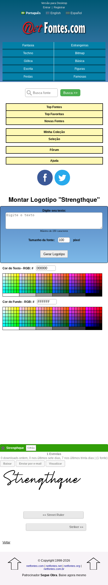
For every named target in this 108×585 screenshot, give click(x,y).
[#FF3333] (81, 275)
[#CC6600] (67, 278)
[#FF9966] (45, 275)
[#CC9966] (45, 278)
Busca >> (70, 93)
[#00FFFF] (4, 291)
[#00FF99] (9, 291)
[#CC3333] (81, 278)
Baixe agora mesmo (72, 575)
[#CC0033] (98, 278)
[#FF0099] (92, 275)
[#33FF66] (12, 288)
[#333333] (81, 288)
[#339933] (48, 288)
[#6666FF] (53, 284)
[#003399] (76, 291)
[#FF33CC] (73, 275)
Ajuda (54, 160)
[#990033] (98, 281)
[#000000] (100, 291)
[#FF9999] (42, 275)
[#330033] (98, 288)
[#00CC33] (31, 291)
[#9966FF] (53, 281)
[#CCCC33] (31, 278)
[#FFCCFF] (20, 275)
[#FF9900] (51, 275)
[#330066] (95, 288)
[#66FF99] (9, 284)
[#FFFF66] (12, 275)
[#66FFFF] (4, 284)
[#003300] (84, 291)
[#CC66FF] (53, 278)
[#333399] (76, 288)
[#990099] (92, 281)
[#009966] (45, 291)
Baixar (7, 463)
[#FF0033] (98, 275)
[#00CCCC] (23, 291)
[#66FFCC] (7, 284)
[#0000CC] (89, 291)
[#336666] (62, 288)
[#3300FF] (87, 288)
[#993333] (81, 281)
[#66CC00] (34, 284)
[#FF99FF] (37, 275)
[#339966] (45, 288)
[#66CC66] (29, 284)
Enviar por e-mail (30, 463)
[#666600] (67, 284)
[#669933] (48, 284)
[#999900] (51, 281)
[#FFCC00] (34, 275)
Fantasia (28, 45)
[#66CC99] (26, 284)
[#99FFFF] (4, 281)
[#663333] (81, 284)
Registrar (59, 7)
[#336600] (67, 288)
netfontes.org (72, 565)
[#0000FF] (87, 291)
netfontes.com (35, 565)
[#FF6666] (62, 275)
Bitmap (80, 53)
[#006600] (67, 291)
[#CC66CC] (56, 278)
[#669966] (45, 284)
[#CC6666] (62, 278)
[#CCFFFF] (4, 278)
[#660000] (100, 284)
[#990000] (100, 281)
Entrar (46, 7)
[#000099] (92, 291)
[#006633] (65, 291)
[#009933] (48, 291)
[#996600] (67, 281)
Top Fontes (54, 107)
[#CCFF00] (18, 278)
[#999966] (45, 281)
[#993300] (84, 281)
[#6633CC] (73, 284)
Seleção (54, 139)
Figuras (80, 69)
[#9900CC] (89, 281)
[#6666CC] (56, 284)
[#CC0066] (95, 278)
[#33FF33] (15, 288)
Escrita (28, 69)
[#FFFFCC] (7, 275)
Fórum (54, 150)
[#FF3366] (78, 275)
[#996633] (65, 281)
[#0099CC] (40, 291)
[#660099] (92, 284)
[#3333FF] (70, 288)
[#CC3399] (76, 278)
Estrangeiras (79, 45)
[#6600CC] (89, 284)
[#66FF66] (12, 284)
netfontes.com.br (54, 568)
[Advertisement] (54, 384)
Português (33, 13)
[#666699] (59, 284)
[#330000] (100, 288)
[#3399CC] (40, 288)
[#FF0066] (95, 275)
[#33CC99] (26, 288)
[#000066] (95, 291)
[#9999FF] (37, 281)
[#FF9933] (48, 275)
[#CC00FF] (87, 278)
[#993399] (76, 281)
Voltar (6, 542)
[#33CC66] (29, 288)
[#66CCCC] (23, 284)
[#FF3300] (84, 275)
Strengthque (15, 448)
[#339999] (42, 288)
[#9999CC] (40, 281)
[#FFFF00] (18, 275)
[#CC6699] (59, 278)
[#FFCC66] (29, 275)
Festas (28, 76)
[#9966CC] (56, 281)
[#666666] (62, 284)
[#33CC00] (34, 288)
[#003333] (81, 291)
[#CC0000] (100, 278)
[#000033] (98, 291)
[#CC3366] (78, 278)
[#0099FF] (37, 291)
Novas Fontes (54, 121)
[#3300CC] (89, 288)
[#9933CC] (73, 281)
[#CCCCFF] (20, 278)
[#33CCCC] (23, 288)
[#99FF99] (9, 281)
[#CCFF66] (12, 278)
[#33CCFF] (20, 288)
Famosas (80, 76)
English (55, 13)
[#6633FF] (70, 284)
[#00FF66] (12, 291)
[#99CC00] (34, 281)
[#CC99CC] (40, 278)
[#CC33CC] (73, 278)
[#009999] (42, 291)
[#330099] (92, 288)
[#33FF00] (18, 288)
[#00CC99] (26, 291)
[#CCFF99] (9, 278)
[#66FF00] (18, 284)
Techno (28, 53)
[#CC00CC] (89, 278)
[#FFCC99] (26, 275)
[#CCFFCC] (7, 278)
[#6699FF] (37, 284)
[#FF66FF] (53, 275)
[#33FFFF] (4, 288)
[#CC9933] (48, 278)
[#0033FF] (70, 291)
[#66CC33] (31, 284)
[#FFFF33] (15, 275)
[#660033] (98, 284)
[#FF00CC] (89, 275)
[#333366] (78, 288)
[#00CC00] (34, 291)
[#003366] (78, 291)
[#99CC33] (31, 281)
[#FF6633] (65, 275)
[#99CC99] (26, 281)
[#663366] (78, 284)
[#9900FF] (87, 281)
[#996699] (59, 281)
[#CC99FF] (37, 278)
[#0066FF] (53, 291)
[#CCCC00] (34, 278)
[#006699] (59, 291)
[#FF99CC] (40, 275)
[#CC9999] (42, 278)
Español (76, 13)
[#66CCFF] (20, 284)
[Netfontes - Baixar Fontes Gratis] (54, 27)
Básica (79, 61)
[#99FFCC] (7, 281)
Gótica (28, 61)
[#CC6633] (65, 278)
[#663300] (84, 284)
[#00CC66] (29, 291)
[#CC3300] (84, 278)
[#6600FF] (87, 284)
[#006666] (62, 291)
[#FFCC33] (31, 275)
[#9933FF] (70, 281)
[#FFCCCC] (23, 275)
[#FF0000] (100, 275)
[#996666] (62, 281)
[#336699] (59, 288)
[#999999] (42, 281)
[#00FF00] (18, 291)
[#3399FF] (37, 288)
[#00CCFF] (20, 291)
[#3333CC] (73, 288)
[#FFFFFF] (4, 275)
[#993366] (78, 281)
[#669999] (42, 284)
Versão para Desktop (54, 3)
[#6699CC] (40, 284)
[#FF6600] (67, 275)
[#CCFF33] (15, 278)
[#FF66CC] (56, 275)
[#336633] (65, 288)
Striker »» (76, 527)
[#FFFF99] (9, 275)
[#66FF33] (15, 284)
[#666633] (65, 284)
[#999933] (48, 281)
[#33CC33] (31, 288)
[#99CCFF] (20, 281)
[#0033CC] (73, 291)
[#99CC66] (29, 281)
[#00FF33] (15, 291)
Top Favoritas (54, 114)
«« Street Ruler (53, 515)
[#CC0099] (92, 278)
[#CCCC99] (26, 278)
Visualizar (55, 463)
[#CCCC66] (29, 278)
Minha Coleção (54, 132)
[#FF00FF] (87, 275)
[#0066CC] (56, 291)
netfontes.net (54, 565)
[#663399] (76, 284)
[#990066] (95, 281)
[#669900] (51, 284)
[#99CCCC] (23, 281)
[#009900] (51, 291)
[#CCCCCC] (23, 278)
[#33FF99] (9, 288)
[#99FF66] (12, 281)
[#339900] (51, 288)
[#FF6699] (59, 275)
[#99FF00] (18, 281)
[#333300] (84, 288)
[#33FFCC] (7, 288)
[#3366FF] (53, 288)
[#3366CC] (56, 288)
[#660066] (95, 284)
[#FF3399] (76, 275)
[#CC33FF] (70, 278)
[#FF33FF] (70, 275)
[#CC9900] (51, 278)
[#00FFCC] (7, 291)
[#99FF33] (15, 281)
